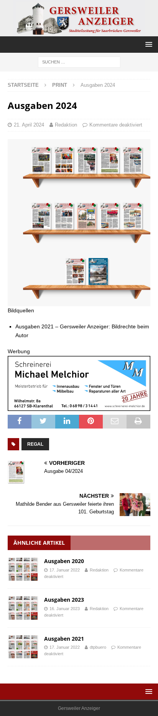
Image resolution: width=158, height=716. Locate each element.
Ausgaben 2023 (64, 599)
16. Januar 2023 (64, 608)
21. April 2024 (29, 125)
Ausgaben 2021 (64, 638)
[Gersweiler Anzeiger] (79, 32)
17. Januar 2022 (64, 570)
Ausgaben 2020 (64, 561)
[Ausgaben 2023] (23, 607)
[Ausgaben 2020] (23, 569)
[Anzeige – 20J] (79, 407)
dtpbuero (98, 647)
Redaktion (66, 125)
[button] (147, 44)
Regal (35, 444)
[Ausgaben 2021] (23, 646)
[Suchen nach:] (79, 62)
